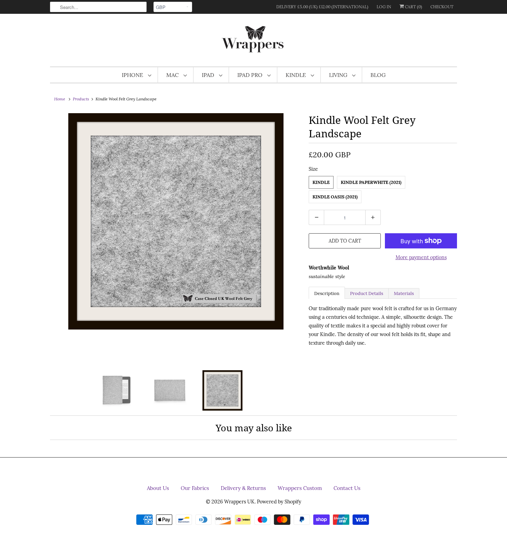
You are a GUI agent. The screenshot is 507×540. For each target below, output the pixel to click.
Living (339, 74)
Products (81, 98)
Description (326, 293)
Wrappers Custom (300, 488)
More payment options (421, 257)
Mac (173, 74)
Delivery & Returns (243, 488)
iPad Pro (250, 74)
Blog (378, 74)
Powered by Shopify (279, 502)
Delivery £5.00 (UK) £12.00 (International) (322, 6)
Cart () (413, 6)
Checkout (442, 6)
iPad (209, 74)
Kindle (296, 74)
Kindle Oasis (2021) (335, 197)
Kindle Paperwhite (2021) (371, 182)
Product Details (366, 293)
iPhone (133, 74)
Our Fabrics (195, 488)
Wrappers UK (239, 502)
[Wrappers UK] (253, 41)
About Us (158, 488)
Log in (384, 6)
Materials (404, 293)
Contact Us (347, 488)
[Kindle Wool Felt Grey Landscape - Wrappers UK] (176, 221)
